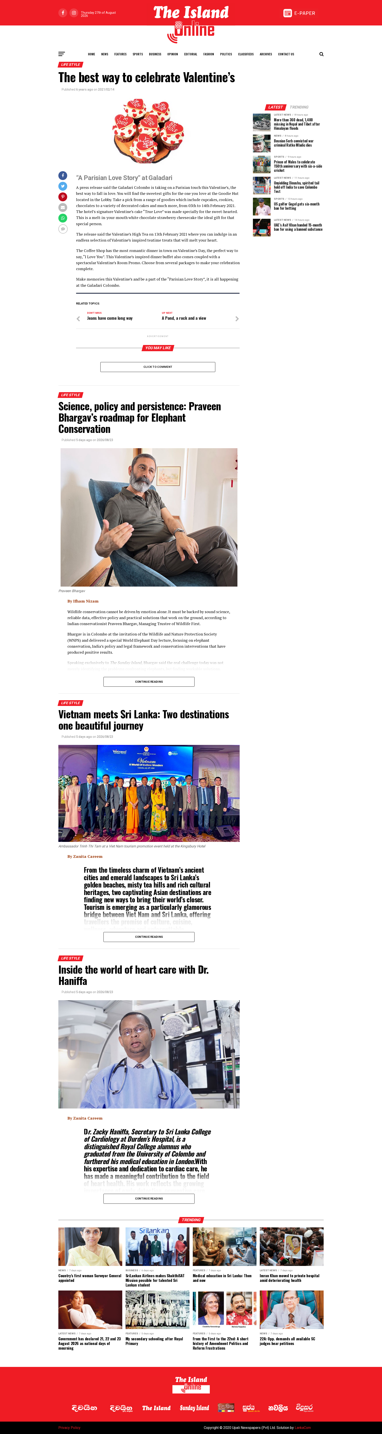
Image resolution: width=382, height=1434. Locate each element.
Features (120, 54)
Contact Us (286, 54)
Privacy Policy (69, 1428)
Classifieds (246, 54)
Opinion (172, 54)
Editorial (190, 54)
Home (91, 54)
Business (155, 54)
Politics (226, 54)
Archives (266, 54)
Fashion (208, 54)
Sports (138, 54)
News (104, 54)
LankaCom (303, 1428)
